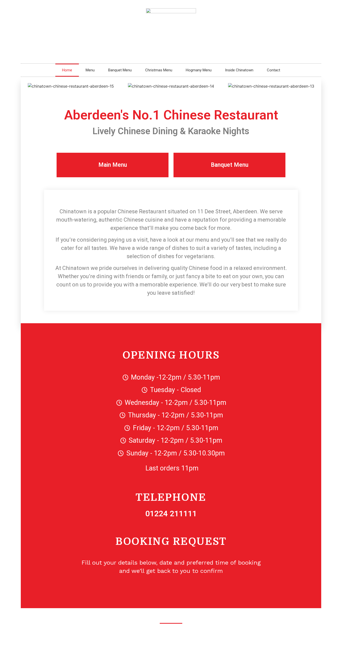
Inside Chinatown (239, 70)
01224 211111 (171, 513)
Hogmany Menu (199, 70)
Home (67, 70)
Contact (273, 70)
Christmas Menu (158, 70)
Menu (90, 70)
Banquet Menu (120, 70)
